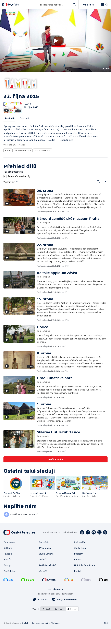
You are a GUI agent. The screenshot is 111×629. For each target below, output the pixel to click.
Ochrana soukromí (40, 623)
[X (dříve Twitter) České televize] (99, 532)
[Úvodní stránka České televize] (19, 532)
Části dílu (25, 118)
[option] (47, 609)
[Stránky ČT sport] (27, 580)
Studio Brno (80, 547)
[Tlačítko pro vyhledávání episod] (98, 181)
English (25, 623)
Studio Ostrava (46, 553)
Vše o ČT (43, 571)
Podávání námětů (47, 565)
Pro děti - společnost (42, 150)
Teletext (7, 553)
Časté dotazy (9, 571)
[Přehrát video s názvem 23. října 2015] (55, 40)
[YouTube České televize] (93, 532)
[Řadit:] (105, 181)
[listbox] (59, 608)
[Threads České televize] (105, 532)
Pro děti (8, 150)
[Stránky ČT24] (8, 580)
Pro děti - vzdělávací (23, 150)
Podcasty (78, 553)
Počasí (42, 559)
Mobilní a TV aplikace (84, 565)
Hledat (74, 5)
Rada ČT (7, 559)
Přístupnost (56, 623)
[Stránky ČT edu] (103, 580)
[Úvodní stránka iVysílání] (13, 4)
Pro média (44, 542)
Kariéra (77, 559)
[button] (55, 40)
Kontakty (79, 571)
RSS (106, 623)
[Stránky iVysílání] (49, 580)
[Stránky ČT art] (85, 580)
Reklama (7, 547)
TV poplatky (45, 547)
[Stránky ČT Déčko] (68, 580)
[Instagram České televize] (82, 532)
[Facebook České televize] (88, 532)
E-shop (7, 565)
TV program (9, 542)
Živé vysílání (80, 542)
